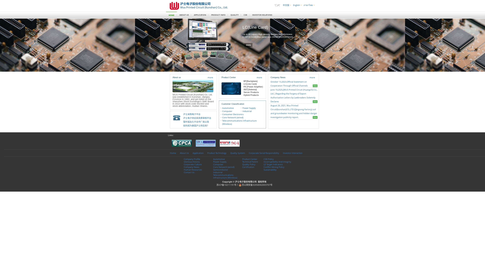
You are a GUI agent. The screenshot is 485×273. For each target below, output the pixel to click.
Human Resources (193, 169)
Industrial (247, 111)
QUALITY (235, 15)
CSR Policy (269, 159)
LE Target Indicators (273, 164)
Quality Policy (248, 164)
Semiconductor (220, 169)
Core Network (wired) (232, 117)
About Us (184, 153)
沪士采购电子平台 (191, 114)
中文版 (286, 5)
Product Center (249, 159)
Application (198, 153)
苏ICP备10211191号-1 (227, 184)
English (296, 5)
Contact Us (189, 172)
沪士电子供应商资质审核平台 (197, 118)
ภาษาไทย (308, 5)
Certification (248, 167)
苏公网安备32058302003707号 (256, 184)
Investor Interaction (292, 153)
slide (238, 67)
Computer (227, 111)
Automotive (228, 108)
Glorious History (192, 161)
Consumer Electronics (233, 114)
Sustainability (270, 169)
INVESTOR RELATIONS (262, 15)
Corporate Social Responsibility (264, 153)
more (248, 45)
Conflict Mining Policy (274, 167)
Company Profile (192, 159)
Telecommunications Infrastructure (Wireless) (225, 176)
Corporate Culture (193, 164)
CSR (245, 15)
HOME (171, 15)
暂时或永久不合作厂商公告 (196, 121)
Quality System (237, 153)
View (315, 86)
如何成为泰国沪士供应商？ (196, 125)
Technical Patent (250, 161)
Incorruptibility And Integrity (277, 161)
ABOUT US (184, 15)
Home (173, 153)
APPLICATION (200, 15)
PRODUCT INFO (218, 15)
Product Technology (216, 153)
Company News (191, 167)
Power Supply (249, 108)
